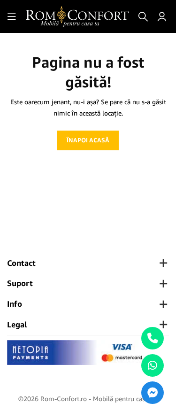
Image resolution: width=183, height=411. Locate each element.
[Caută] (143, 16)
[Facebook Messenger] (152, 392)
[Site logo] (77, 16)
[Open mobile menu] (11, 16)
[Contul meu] (161, 16)
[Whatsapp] (152, 365)
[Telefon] (152, 338)
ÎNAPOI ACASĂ (88, 140)
